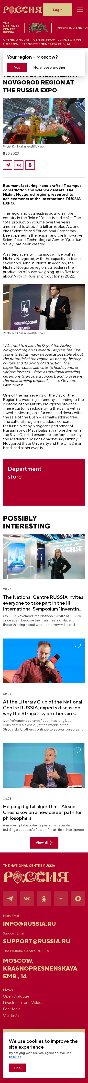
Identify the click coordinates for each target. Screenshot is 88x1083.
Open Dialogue (16, 996)
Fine (17, 1068)
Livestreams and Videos (23, 1002)
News (8, 990)
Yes (17, 67)
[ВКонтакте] (18, 165)
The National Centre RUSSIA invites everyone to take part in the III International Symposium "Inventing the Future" (43, 603)
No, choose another (49, 67)
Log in (58, 10)
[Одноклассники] (30, 165)
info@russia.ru (29, 923)
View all (42, 842)
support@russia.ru (36, 941)
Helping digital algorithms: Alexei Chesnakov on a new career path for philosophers (42, 812)
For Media (11, 1009)
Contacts (11, 1015)
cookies (15, 1057)
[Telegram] (7, 165)
